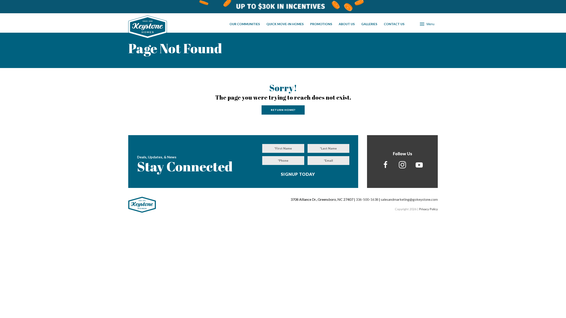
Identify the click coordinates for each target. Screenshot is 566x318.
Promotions (321, 24)
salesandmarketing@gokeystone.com (409, 199)
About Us (347, 24)
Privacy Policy (428, 209)
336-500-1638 (367, 199)
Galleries (369, 24)
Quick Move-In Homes (285, 24)
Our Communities (244, 24)
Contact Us (394, 24)
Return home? (283, 110)
